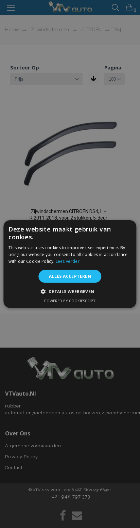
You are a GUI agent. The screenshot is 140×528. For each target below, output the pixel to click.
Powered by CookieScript (69, 300)
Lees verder (68, 261)
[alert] (70, 264)
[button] (70, 291)
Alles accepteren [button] (70, 276)
